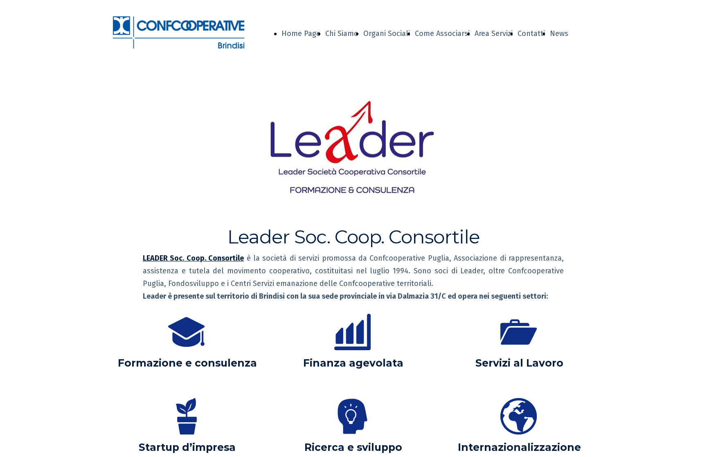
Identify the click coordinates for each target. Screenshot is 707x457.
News (559, 33)
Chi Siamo (341, 33)
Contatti (531, 33)
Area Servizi (494, 33)
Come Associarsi (442, 33)
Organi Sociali (386, 33)
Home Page (300, 33)
